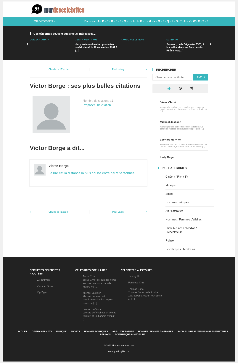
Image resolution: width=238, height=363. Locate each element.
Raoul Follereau (132, 40)
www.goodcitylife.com (119, 351)
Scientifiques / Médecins (180, 249)
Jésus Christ (168, 102)
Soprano (172, 40)
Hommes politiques (177, 202)
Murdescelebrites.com (123, 345)
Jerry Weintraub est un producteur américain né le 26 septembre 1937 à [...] (96, 47)
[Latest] (180, 88)
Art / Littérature (174, 210)
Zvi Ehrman (43, 279)
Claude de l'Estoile (58, 69)
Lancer (200, 77)
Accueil (22, 331)
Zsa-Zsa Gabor (45, 286)
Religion (170, 240)
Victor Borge (59, 166)
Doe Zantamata (39, 40)
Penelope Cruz (136, 282)
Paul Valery (118, 69)
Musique (170, 185)
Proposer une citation (97, 105)
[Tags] (191, 88)
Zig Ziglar (42, 292)
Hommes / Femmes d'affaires (183, 219)
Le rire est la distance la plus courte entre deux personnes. (92, 173)
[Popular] (169, 88)
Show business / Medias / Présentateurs (202, 331)
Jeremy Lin (134, 276)
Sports (169, 193)
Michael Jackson (170, 121)
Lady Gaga (167, 157)
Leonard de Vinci (170, 139)
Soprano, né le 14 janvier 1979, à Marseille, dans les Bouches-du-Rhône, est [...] (185, 47)
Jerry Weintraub (86, 40)
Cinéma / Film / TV (176, 176)
